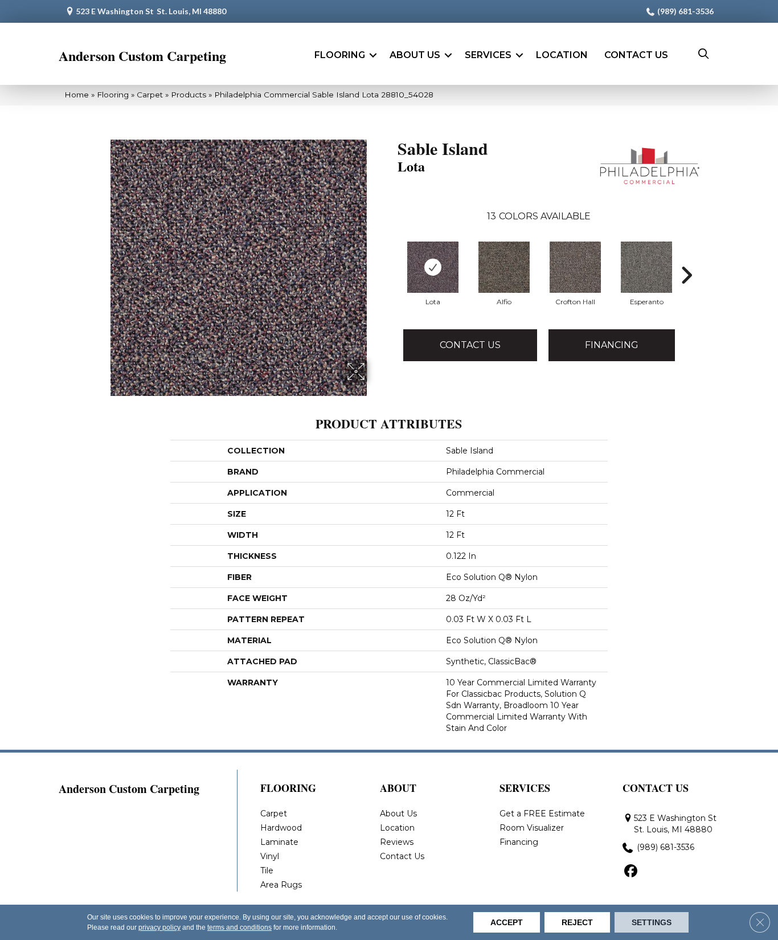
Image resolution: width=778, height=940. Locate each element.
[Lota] (432, 267)
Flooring (339, 55)
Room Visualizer (531, 828)
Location (562, 55)
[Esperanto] (646, 267)
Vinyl (269, 856)
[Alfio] (504, 267)
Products (188, 94)
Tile (266, 870)
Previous (391, 275)
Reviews (396, 842)
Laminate (279, 842)
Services (488, 55)
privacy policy (159, 927)
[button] (373, 55)
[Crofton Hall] (575, 267)
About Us (415, 55)
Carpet (150, 94)
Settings (651, 922)
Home (76, 94)
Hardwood (281, 828)
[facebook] (631, 871)
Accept (506, 922)
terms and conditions (239, 927)
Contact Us (636, 55)
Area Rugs (281, 885)
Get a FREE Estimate (542, 813)
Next (686, 275)
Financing (611, 345)
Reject (577, 922)
